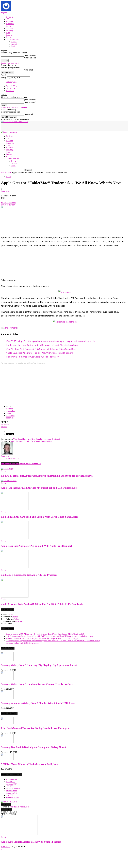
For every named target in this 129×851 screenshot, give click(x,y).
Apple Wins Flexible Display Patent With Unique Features (31, 841)
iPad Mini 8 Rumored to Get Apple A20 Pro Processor (32, 356)
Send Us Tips (11, 86)
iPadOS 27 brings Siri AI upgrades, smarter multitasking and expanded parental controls (50, 341)
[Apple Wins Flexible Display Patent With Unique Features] (19, 835)
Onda (13, 46)
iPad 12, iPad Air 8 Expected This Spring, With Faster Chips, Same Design (42, 348)
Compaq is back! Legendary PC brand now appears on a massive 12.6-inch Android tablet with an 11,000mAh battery (53, 641)
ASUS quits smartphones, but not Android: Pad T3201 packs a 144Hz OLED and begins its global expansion (49, 636)
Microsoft (11, 791)
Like (11, 614)
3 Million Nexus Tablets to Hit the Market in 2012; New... (30, 764)
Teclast (14, 44)
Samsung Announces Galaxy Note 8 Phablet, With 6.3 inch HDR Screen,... (39, 703)
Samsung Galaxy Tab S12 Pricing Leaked (22, 643)
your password (30, 58)
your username (30, 55)
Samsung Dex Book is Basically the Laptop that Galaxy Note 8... (34, 747)
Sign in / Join (11, 82)
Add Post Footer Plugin (30, 363)
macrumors (11, 327)
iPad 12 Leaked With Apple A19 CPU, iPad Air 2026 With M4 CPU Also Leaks (42, 604)
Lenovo (9, 35)
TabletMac (10, 415)
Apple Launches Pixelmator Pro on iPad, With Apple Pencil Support (39, 352)
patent (8, 413)
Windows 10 (12, 797)
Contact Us (10, 88)
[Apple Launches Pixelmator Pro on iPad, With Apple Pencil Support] (14, 539)
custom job (10, 411)
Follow (15, 617)
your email (28, 70)
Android (9, 21)
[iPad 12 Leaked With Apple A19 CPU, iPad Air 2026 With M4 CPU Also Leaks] (14, 597)
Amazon (9, 28)
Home (3, 172)
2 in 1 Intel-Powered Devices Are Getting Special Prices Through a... (36, 728)
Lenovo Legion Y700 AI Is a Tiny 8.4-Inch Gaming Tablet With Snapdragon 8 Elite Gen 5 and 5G (45, 634)
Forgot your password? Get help (14, 107)
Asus (8, 33)
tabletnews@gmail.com (19, 807)
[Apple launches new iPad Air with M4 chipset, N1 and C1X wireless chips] (9, 481)
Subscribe (19, 621)
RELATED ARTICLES (10, 463)
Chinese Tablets (12, 39)
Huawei (9, 37)
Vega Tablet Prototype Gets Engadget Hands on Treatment (36, 439)
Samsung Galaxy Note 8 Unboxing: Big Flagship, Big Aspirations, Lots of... (40, 665)
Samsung (9, 30)
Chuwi (14, 42)
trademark (10, 418)
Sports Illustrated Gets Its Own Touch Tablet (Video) (31, 441)
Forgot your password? (10, 63)
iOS (7, 19)
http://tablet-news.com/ (10, 458)
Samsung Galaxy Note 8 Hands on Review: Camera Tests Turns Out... (37, 684)
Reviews (9, 17)
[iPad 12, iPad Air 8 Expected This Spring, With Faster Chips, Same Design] (14, 510)
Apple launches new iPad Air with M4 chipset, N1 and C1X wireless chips (42, 345)
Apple (8, 26)
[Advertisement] (30, 126)
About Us (10, 91)
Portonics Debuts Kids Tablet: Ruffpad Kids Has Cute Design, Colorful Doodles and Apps (42, 638)
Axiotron (9, 409)
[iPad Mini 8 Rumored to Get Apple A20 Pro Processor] (14, 568)
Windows (10, 24)
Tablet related (13, 788)
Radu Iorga (5, 191)
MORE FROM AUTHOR (30, 463)
